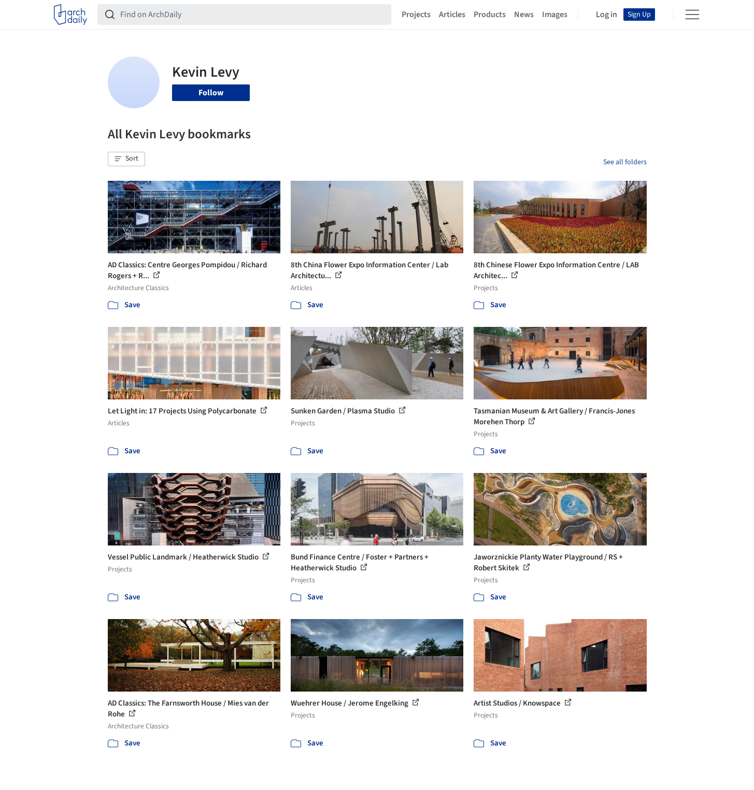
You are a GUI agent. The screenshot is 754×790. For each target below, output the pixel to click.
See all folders (625, 162)
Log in (606, 14)
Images (554, 14)
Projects (416, 14)
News (524, 14)
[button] (126, 159)
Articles (452, 14)
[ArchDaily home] (70, 14)
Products (490, 14)
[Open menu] (692, 14)
